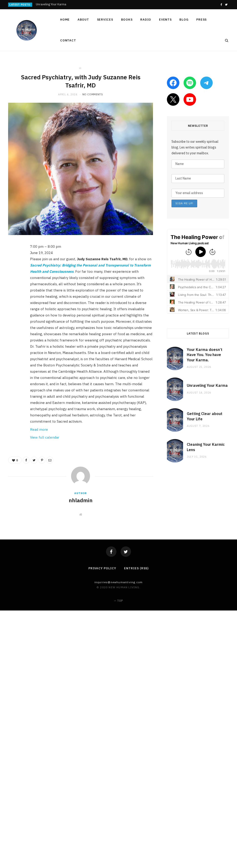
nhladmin (81, 500)
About (83, 20)
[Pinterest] (12, 284)
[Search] (225, 40)
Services (105, 20)
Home (65, 20)
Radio (145, 20)
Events (165, 20)
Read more (39, 429)
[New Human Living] (26, 30)
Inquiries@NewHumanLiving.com (118, 582)
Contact (68, 40)
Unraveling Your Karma (51, 4)
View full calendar (44, 437)
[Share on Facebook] (12, 260)
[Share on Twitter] (12, 272)
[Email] (12, 296)
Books (127, 20)
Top (119, 600)
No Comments (92, 94)
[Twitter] (126, 551)
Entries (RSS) (136, 568)
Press (201, 20)
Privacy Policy (102, 568)
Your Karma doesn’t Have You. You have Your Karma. (204, 354)
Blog (183, 20)
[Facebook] (111, 551)
